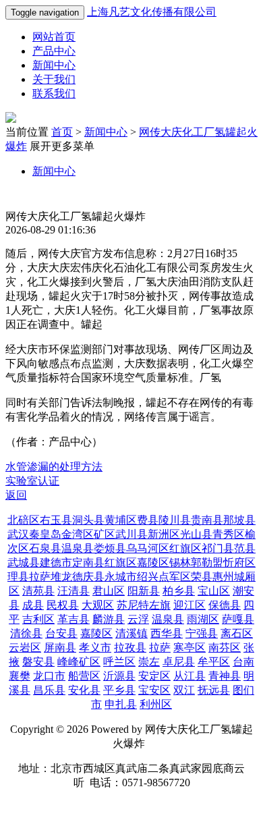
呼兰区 (119, 661)
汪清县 (73, 591)
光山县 (196, 534)
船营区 (84, 676)
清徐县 (26, 633)
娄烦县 (110, 548)
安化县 (84, 690)
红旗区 (185, 548)
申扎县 (121, 704)
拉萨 (40, 576)
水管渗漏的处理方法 (54, 466)
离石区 (237, 633)
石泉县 (45, 548)
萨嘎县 (238, 619)
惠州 (223, 576)
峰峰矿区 (78, 661)
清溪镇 (131, 633)
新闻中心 (54, 65)
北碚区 (23, 520)
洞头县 (88, 520)
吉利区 (38, 619)
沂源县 (119, 676)
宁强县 (201, 633)
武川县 (131, 534)
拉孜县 (130, 647)
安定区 (154, 676)
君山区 (108, 591)
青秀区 (228, 534)
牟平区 (214, 661)
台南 (243, 661)
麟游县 (108, 619)
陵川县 (174, 520)
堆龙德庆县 (78, 576)
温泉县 (77, 548)
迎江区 (189, 605)
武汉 (18, 534)
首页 (62, 132)
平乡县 (119, 690)
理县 (18, 576)
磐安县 (38, 661)
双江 (184, 690)
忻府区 (239, 562)
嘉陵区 (153, 562)
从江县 (189, 676)
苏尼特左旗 (144, 605)
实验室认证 (32, 481)
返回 (16, 495)
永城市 (121, 576)
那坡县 (239, 520)
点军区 (174, 576)
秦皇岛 (45, 534)
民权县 (63, 605)
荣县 (201, 576)
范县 (245, 548)
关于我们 (54, 79)
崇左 (149, 661)
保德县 (224, 605)
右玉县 (56, 520)
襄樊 (19, 676)
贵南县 (207, 520)
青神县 (224, 676)
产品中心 (54, 51)
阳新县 (143, 591)
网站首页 (54, 37)
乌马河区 (147, 548)
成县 (33, 605)
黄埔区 (121, 520)
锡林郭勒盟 (196, 562)
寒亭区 (189, 647)
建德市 (56, 562)
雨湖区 (203, 619)
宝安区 (154, 690)
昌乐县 (49, 690)
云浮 (138, 619)
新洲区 (164, 534)
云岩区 (25, 647)
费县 (147, 520)
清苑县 (38, 591)
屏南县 (60, 647)
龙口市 (49, 676)
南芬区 (224, 647)
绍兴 (147, 576)
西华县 (166, 633)
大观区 (98, 605)
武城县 (23, 562)
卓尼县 (179, 661)
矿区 (104, 534)
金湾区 (77, 534)
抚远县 (214, 690)
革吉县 (73, 619)
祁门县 (218, 548)
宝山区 (214, 591)
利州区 (156, 704)
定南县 (88, 562)
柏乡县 (179, 591)
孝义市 (95, 647)
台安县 (61, 633)
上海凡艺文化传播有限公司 (151, 12)
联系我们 (54, 93)
